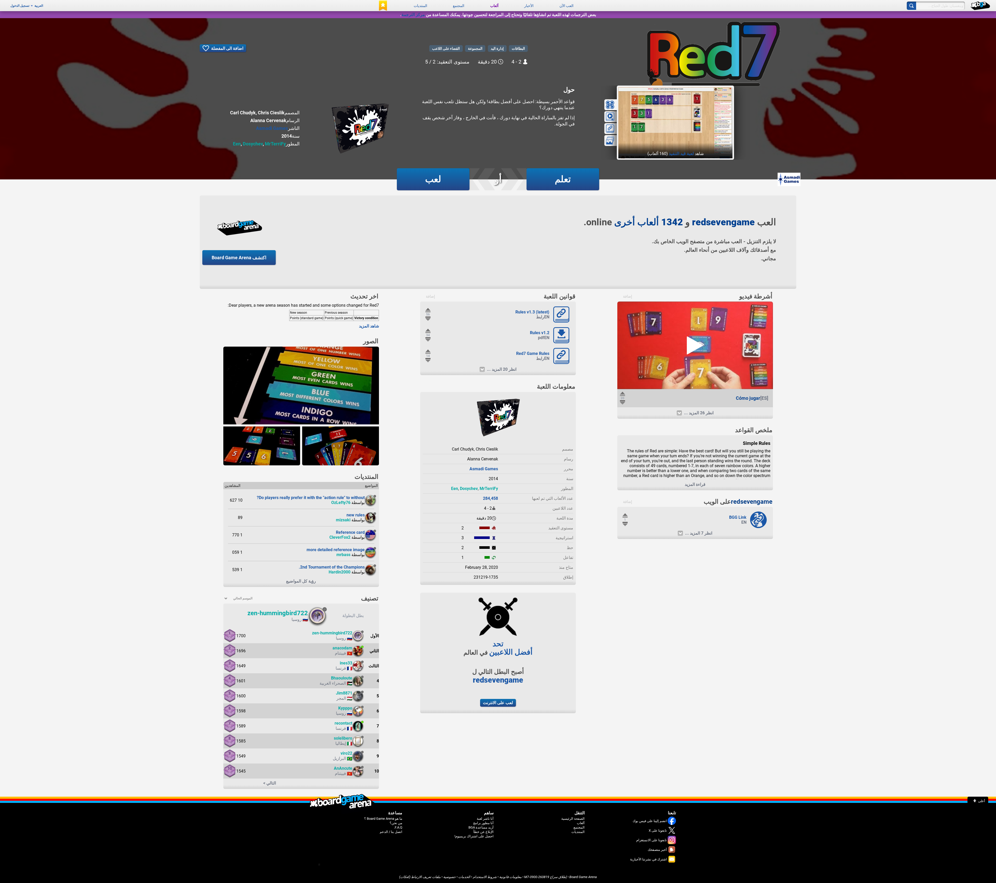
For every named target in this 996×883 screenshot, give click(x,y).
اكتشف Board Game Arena (239, 257)
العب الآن (566, 6)
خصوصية (449, 877)
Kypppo (345, 708)
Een (237, 143)
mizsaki (343, 519)
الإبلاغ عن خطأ (483, 832)
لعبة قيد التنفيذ (681, 153)
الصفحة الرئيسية (573, 819)
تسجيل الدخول (19, 6)
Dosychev (253, 143)
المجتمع (458, 6)
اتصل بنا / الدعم (391, 832)
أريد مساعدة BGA (481, 827)
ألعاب (494, 6)
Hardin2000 (339, 572)
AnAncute (343, 768)
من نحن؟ (396, 823)
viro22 (346, 753)
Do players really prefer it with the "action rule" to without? (311, 497)
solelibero (343, 738)
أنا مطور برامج (483, 823)
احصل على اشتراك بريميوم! (474, 836)
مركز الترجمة (413, 14)
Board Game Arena (583, 877)
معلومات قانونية (510, 877)
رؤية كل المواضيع (301, 581)
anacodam (342, 648)
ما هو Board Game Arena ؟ (383, 819)
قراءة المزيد (695, 484)
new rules (356, 515)
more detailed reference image (336, 549)
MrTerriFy (275, 143)
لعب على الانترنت (498, 702)
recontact (343, 723)
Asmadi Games (272, 128)
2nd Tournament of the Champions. (332, 567)
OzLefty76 (340, 502)
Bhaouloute (341, 678)
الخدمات (464, 877)
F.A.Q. (398, 827)
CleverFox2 (339, 537)
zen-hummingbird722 (277, 613)
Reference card (350, 532)
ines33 (346, 663)
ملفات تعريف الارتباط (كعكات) (420, 877)
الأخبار (529, 6)
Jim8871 (344, 693)
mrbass (343, 554)
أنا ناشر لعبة (485, 819)
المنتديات (420, 6)
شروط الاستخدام (485, 877)
